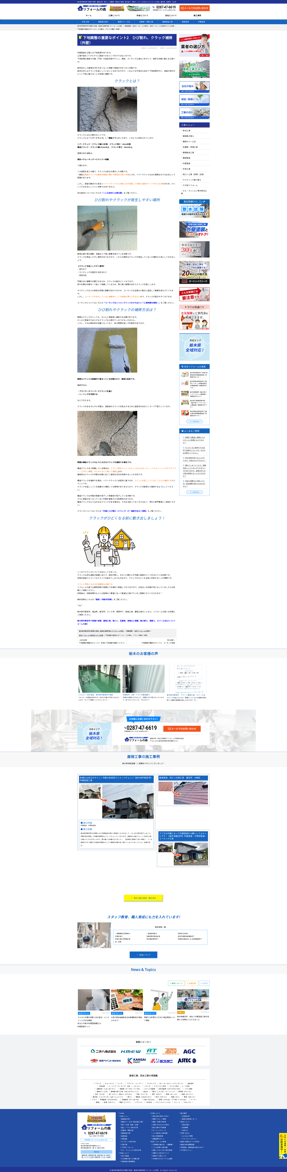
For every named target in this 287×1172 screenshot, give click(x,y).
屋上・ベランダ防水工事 (129, 1128)
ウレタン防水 (174, 1086)
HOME (122, 1113)
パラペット (139, 1102)
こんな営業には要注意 (160, 1147)
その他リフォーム (190, 185)
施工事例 (184, 1113)
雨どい (130, 1097)
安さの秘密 (125, 1156)
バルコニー (137, 1086)
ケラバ (94, 1099)
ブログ (205, 983)
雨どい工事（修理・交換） (194, 174)
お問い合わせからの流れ (160, 1125)
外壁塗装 (201, 22)
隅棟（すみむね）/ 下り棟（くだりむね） (173, 1099)
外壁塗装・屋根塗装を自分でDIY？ (192, 1147)
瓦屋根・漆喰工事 (146, 22)
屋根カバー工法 (124, 22)
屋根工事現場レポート (189, 1119)
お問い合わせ (185, 1133)
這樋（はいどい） (188, 1094)
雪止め (145, 1091)
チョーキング (109, 1083)
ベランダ (147, 1086)
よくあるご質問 (187, 1136)
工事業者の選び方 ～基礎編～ (163, 1145)
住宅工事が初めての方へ (160, 1116)
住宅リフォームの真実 (158, 1142)
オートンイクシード (159, 1130)
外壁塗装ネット (83, 1026)
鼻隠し (98, 1102)
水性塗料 (102, 1086)
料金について (124, 1153)
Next (211, 684)
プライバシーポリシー (189, 1139)
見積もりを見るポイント (160, 1153)
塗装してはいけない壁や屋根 (162, 1150)
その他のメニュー (187, 1150)
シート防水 (186, 1086)
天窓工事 (186, 168)
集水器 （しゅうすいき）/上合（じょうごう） (108, 1097)
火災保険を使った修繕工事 (130, 1159)
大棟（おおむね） (149, 1099)
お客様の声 (186, 1116)
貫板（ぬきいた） (190, 1097)
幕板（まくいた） (172, 1094)
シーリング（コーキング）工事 (119, 1086)
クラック (98, 1083)
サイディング (151, 1083)
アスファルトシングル (163, 1102)
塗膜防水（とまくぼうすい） (106, 1089)
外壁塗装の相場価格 (128, 1161)
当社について (144, 954)
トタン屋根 (188, 1089)
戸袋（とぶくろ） (142, 1094)
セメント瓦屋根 (149, 1089)
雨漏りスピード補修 (159, 1119)
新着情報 (192, 983)
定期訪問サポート (158, 1139)
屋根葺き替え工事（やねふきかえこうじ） (125, 1091)
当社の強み (186, 1125)
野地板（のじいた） (185, 1091)
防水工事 (85, 22)
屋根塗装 (185, 22)
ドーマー (194, 1099)
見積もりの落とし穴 (159, 1156)
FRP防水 (149, 1102)
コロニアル (187, 1102)
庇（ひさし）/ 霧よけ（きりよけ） (121, 1094)
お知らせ (185, 1130)
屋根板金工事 (167, 22)
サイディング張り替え (192, 179)
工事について (155, 1113)
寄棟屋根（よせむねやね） (109, 1099)
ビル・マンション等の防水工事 (194, 192)
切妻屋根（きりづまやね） (131, 1099)
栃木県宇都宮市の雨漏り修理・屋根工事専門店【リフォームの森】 (135, 1170)
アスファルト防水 (160, 1086)
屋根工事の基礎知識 (187, 1145)
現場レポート (177, 983)
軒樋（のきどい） (110, 1102)
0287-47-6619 (166, 7)
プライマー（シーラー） (135, 1083)
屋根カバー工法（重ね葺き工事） (132, 1122)
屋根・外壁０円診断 (159, 1122)
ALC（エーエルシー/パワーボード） (172, 1083)
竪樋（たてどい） (126, 1102)
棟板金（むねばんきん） (144, 1097)
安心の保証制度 (157, 1136)
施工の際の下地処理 (159, 1128)
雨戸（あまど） (157, 1094)
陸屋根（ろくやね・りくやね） (130, 1089)
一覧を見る (195, 421)
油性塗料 (191, 1083)
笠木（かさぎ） (100, 1094)
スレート (177, 1102)
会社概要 (185, 1128)
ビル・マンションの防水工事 (131, 1150)
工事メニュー (124, 1116)
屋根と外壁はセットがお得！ (190, 1142)
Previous (76, 684)
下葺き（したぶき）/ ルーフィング (163, 1091)
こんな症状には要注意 (160, 1133)
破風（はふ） (175, 1097)
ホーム (89, 15)
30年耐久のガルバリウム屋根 (162, 1159)
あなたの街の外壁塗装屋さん (89, 1023)
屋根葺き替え (103, 22)
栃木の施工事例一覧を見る (145, 898)
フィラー (120, 1083)
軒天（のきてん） (162, 1097)
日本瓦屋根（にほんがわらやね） (170, 1089)
